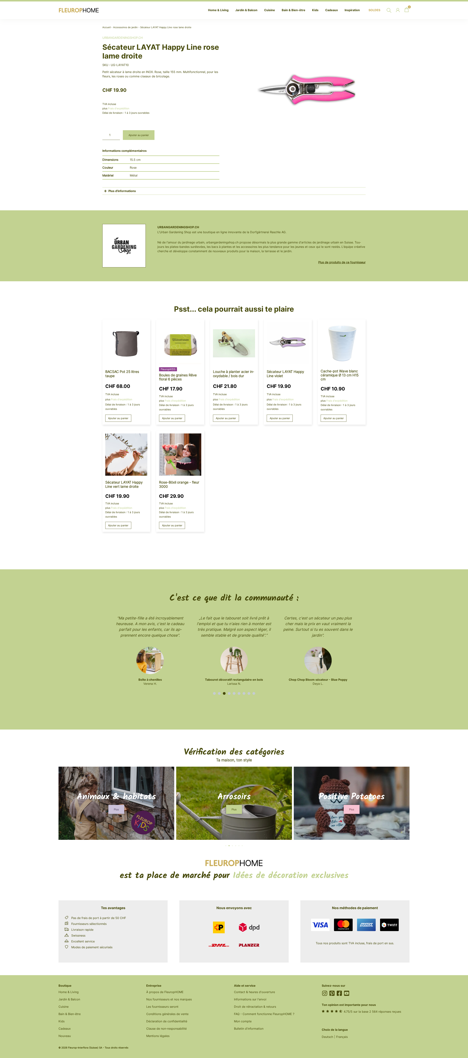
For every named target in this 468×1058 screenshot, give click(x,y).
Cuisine (63, 1006)
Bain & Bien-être (69, 1014)
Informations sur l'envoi (250, 999)
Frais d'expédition (118, 108)
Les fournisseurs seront (162, 1006)
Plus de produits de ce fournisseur (342, 262)
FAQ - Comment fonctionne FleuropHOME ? (264, 1014)
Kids (61, 1021)
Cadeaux (64, 1028)
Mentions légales (157, 1036)
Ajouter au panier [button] (118, 418)
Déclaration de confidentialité (166, 1021)
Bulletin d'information (248, 1028)
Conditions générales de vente (167, 1014)
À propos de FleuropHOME (165, 992)
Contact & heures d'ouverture (254, 992)
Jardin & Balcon (69, 999)
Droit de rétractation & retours (255, 1006)
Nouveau (64, 1036)
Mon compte (243, 1021)
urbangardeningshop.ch (122, 38)
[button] (214, 693)
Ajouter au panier (139, 135)
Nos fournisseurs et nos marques (169, 999)
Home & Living (68, 992)
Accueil (106, 27)
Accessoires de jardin (125, 27)
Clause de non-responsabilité (166, 1028)
